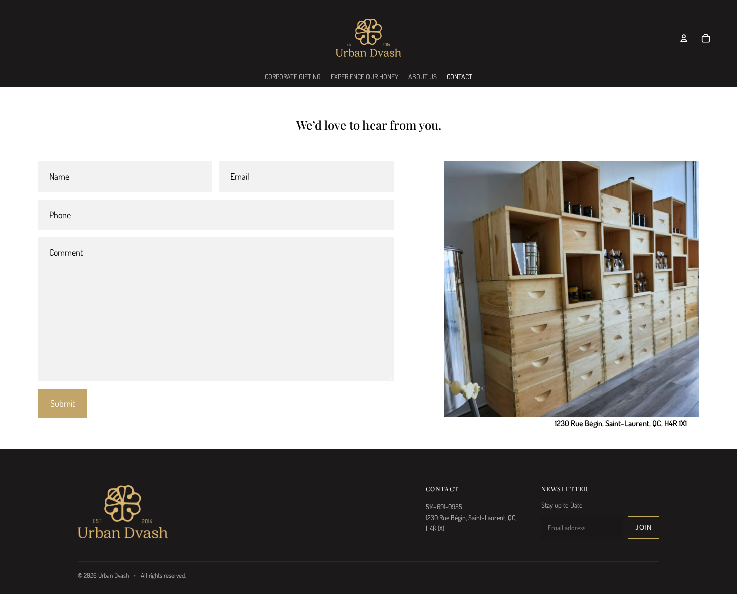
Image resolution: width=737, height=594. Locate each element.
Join (643, 527)
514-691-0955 (444, 506)
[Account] (684, 38)
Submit (62, 403)
